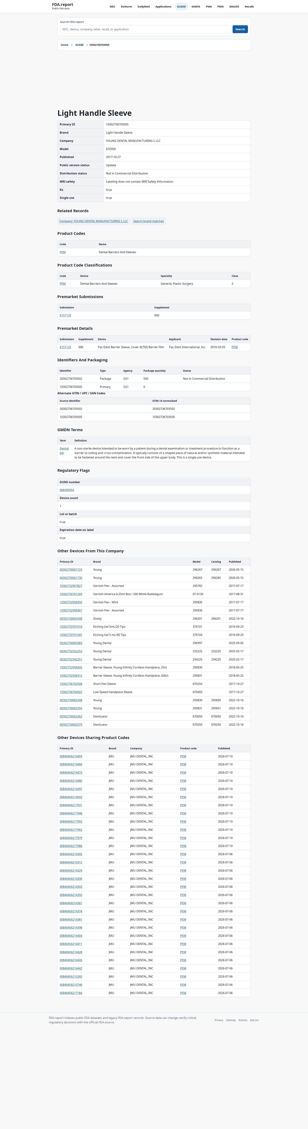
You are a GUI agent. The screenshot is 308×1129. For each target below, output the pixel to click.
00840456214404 (71, 936)
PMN (220, 6)
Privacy (219, 1020)
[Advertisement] (154, 80)
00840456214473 (71, 772)
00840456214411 (71, 944)
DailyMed (144, 6)
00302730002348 (71, 700)
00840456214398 (71, 927)
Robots (243, 1020)
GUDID (181, 6)
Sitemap (231, 1020)
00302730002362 (71, 716)
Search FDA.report (72, 22)
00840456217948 (71, 813)
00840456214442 (71, 968)
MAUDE (234, 6)
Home (64, 44)
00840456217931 (71, 805)
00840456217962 (71, 830)
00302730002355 (71, 708)
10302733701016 (71, 627)
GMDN (196, 6)
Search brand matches (148, 221)
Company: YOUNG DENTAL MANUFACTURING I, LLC (93, 221)
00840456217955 (71, 821)
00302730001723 (71, 570)
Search (240, 29)
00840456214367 (71, 903)
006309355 (67, 490)
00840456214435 (71, 960)
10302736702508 (71, 684)
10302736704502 (71, 692)
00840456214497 (71, 789)
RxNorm (126, 6)
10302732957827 (71, 586)
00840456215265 (71, 976)
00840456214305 (71, 854)
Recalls (249, 6)
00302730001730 (71, 578)
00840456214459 (71, 756)
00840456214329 (71, 870)
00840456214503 (71, 797)
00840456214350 (71, 895)
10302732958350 (71, 602)
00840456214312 (71, 862)
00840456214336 (71, 879)
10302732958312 (71, 676)
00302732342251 (71, 659)
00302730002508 (71, 619)
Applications (163, 6)
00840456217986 (71, 846)
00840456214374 (71, 911)
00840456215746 (71, 985)
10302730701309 (71, 594)
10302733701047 (71, 635)
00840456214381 (71, 919)
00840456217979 (71, 838)
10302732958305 (71, 667)
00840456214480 (71, 781)
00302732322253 (71, 651)
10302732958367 (71, 610)
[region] (154, 248)
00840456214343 (71, 887)
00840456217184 (71, 993)
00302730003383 (71, 643)
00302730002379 (71, 725)
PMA (209, 6)
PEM (63, 252)
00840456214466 (71, 764)
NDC (112, 6)
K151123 (65, 315)
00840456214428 (71, 952)
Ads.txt (254, 1020)
